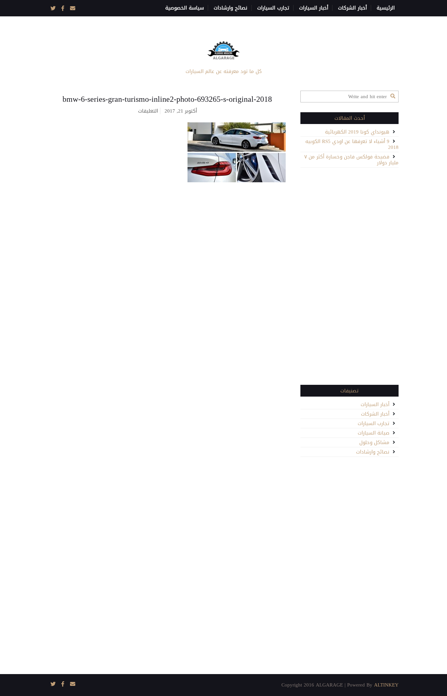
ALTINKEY (386, 684)
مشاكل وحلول (374, 442)
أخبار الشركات (352, 8)
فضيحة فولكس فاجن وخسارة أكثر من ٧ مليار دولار (351, 159)
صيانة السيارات (373, 432)
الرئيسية (386, 8)
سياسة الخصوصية (184, 8)
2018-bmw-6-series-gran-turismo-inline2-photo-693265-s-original (167, 99)
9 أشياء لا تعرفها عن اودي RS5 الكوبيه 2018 (352, 144)
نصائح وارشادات (230, 8)
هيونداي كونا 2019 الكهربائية (357, 131)
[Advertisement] (349, 275)
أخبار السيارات (313, 8)
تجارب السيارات (273, 8)
